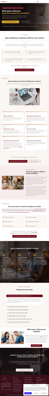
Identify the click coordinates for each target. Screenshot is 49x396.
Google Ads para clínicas (17, 389)
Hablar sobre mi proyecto (34, 161)
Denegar (35, 393)
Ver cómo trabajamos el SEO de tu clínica (18, 161)
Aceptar (28, 393)
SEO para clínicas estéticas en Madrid (36, 210)
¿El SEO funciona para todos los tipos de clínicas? (18, 306)
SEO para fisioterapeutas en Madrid (8, 210)
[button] (47, 385)
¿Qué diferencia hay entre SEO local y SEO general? (18, 309)
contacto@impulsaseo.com (40, 379)
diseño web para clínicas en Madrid (38, 211)
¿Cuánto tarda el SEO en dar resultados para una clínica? (19, 295)
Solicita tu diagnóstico (36, 345)
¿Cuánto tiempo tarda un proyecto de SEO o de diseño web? (20, 319)
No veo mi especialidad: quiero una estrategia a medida (24, 236)
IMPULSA (4, 1)
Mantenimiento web (16, 382)
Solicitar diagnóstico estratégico (10, 21)
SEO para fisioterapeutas (28, 379)
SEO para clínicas (16, 379)
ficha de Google (15, 18)
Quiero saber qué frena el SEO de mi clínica (24, 69)
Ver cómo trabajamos (25, 21)
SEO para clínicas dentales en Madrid (21, 210)
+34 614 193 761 (38, 380)
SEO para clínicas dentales (28, 382)
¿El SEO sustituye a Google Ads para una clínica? (17, 312)
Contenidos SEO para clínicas (18, 387)
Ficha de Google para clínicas (18, 384)
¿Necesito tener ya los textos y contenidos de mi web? (19, 322)
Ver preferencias (44, 393)
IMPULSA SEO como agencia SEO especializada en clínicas (18, 212)
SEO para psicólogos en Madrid (40, 208)
